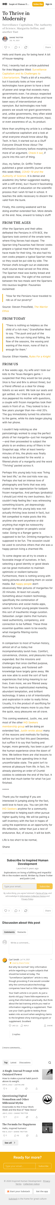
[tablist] (15, 932)
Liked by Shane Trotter (20, 963)
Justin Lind (19, 1085)
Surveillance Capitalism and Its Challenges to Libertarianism (24, 73)
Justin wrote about (31, 730)
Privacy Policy (27, 899)
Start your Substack (20, 1191)
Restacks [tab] (21, 932)
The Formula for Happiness (19, 1124)
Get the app (42, 1191)
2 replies (16, 1034)
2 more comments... (11, 1047)
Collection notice (31, 1184)
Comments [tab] (9, 932)
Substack (13, 1198)
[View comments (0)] (16, 1088)
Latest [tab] (13, 1062)
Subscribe (38, 4)
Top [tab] (5, 1062)
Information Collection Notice (33, 896)
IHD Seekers (9, 808)
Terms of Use (41, 893)
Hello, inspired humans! (14, 1128)
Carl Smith (14, 959)
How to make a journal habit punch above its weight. (20, 1080)
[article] (27, 1079)
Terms (19, 1184)
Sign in (49, 4)
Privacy (46, 1181)
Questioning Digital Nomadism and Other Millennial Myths (15, 1099)
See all (8, 1142)
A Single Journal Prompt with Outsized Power (20, 1072)
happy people (24, 583)
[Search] (50, 1063)
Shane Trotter (16, 37)
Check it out (36, 152)
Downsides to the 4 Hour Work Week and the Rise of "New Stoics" (19, 1108)
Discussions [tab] (24, 1062)
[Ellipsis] (51, 959)
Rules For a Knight (39, 356)
